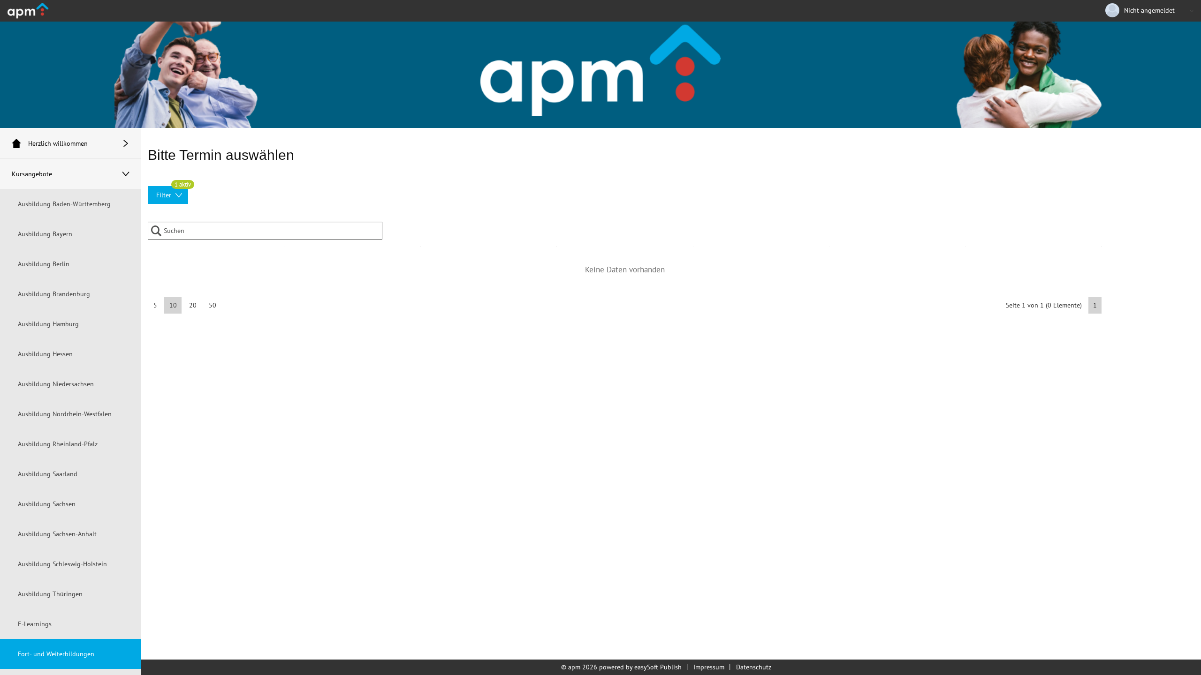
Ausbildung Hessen (45, 354)
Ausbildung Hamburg (48, 324)
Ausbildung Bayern (45, 234)
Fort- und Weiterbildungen (56, 654)
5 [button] (155, 305)
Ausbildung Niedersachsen (56, 384)
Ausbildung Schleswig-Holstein (62, 564)
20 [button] (193, 305)
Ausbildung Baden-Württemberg (64, 204)
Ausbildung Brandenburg (54, 294)
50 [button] (212, 305)
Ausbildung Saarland (47, 474)
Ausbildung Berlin (43, 264)
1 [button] (1095, 305)
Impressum (708, 667)
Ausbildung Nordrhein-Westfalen (65, 414)
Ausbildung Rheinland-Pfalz (58, 444)
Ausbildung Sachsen (47, 504)
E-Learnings (35, 624)
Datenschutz (753, 667)
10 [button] (173, 305)
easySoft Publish (658, 667)
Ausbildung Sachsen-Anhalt (57, 534)
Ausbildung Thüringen (50, 594)
